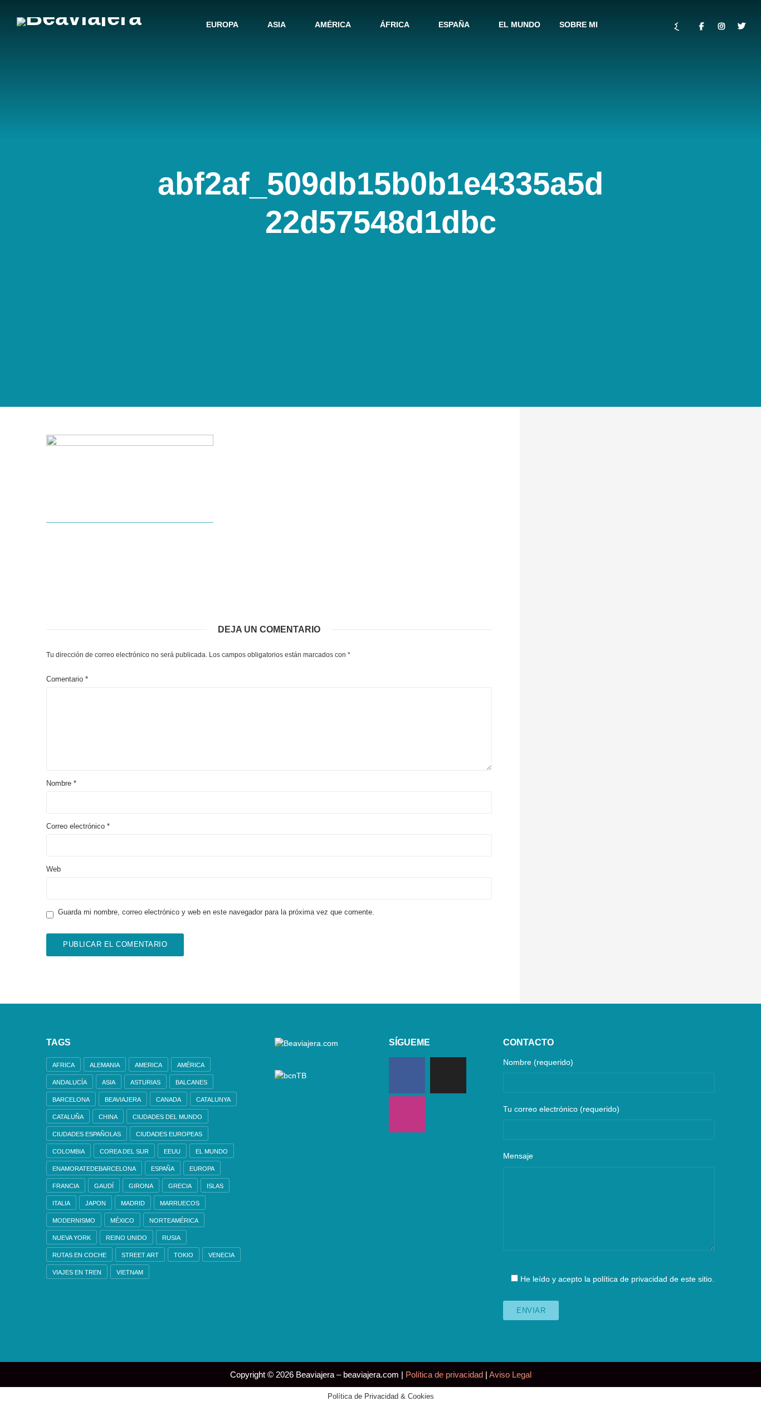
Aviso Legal (510, 1374)
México (122, 1220)
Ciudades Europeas (169, 1134)
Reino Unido (126, 1237)
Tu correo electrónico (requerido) (561, 1109)
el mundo (212, 1151)
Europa (222, 24)
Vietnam (129, 1272)
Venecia (221, 1255)
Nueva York (71, 1237)
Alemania (105, 1065)
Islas (215, 1186)
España (454, 24)
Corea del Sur (124, 1151)
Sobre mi (578, 24)
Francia (65, 1186)
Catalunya (213, 1099)
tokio (183, 1255)
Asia (276, 24)
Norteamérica (173, 1220)
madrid (133, 1203)
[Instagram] (407, 1114)
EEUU (172, 1151)
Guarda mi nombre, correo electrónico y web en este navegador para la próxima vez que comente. (216, 912)
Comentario (67, 679)
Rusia (171, 1237)
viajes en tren (76, 1272)
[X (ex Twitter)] (448, 1075)
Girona (141, 1186)
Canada (168, 1099)
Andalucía (69, 1082)
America (148, 1065)
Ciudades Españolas (86, 1134)
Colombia (68, 1151)
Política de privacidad (444, 1374)
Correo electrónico (78, 826)
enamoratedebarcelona (94, 1168)
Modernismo (73, 1220)
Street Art (140, 1255)
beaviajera (123, 1099)
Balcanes (191, 1082)
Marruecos (179, 1203)
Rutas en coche (79, 1255)
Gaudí (104, 1186)
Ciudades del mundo (167, 1116)
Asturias (145, 1082)
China (108, 1116)
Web (53, 869)
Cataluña (68, 1116)
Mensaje (518, 1155)
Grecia (180, 1186)
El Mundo (519, 24)
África (394, 24)
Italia (61, 1203)
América (333, 24)
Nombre (61, 783)
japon (95, 1203)
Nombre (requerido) (538, 1062)
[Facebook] (407, 1075)
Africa (63, 1065)
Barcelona (71, 1099)
